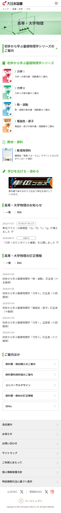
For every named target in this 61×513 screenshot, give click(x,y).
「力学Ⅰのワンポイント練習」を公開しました (29, 242)
